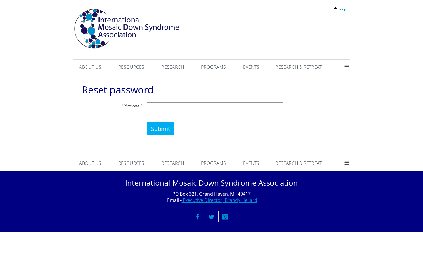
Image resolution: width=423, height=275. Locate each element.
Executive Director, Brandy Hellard (219, 200)
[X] (211, 216)
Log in (344, 8)
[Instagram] (225, 216)
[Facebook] (198, 216)
